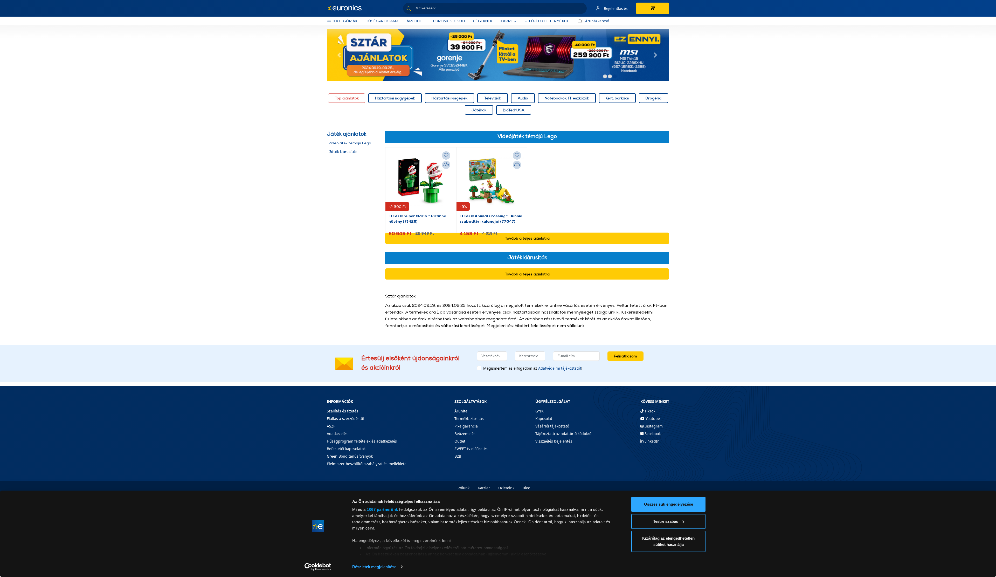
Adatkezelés (337, 433)
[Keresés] (580, 9)
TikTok (649, 411)
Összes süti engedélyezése (668, 504)
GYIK (539, 411)
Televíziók (492, 98)
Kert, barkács (617, 98)
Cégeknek (482, 21)
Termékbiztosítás (469, 418)
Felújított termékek (547, 21)
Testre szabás (665, 521)
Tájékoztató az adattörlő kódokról (563, 433)
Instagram (653, 426)
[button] (340, 55)
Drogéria (653, 98)
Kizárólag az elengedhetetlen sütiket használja (668, 541)
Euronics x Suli (449, 21)
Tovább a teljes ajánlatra (527, 238)
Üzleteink (506, 487)
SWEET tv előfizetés (471, 448)
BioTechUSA (513, 110)
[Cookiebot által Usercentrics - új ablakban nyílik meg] (318, 567)
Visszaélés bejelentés (553, 441)
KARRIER (508, 21)
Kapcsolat (543, 418)
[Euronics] (347, 8)
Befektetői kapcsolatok (346, 448)
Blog (526, 487)
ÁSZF (331, 426)
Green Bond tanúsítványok (350, 456)
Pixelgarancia (466, 426)
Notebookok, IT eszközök (567, 98)
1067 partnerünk (382, 509)
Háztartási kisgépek (449, 98)
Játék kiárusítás (342, 151)
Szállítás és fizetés (342, 411)
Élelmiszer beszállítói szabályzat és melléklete (366, 463)
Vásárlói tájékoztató (552, 426)
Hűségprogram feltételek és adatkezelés (362, 441)
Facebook (652, 433)
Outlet (459, 441)
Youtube (652, 418)
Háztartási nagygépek (395, 98)
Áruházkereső (597, 20)
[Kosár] (652, 8)
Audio (523, 98)
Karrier (484, 487)
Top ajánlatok (347, 98)
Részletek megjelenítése (374, 567)
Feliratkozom (625, 356)
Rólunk (463, 487)
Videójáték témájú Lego (349, 143)
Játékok (479, 110)
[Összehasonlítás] (446, 165)
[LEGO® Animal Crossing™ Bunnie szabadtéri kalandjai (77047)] (492, 182)
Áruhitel (415, 21)
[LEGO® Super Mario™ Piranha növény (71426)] (421, 182)
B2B (457, 456)
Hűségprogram (382, 21)
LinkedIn (652, 441)
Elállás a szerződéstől (345, 418)
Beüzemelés (464, 433)
